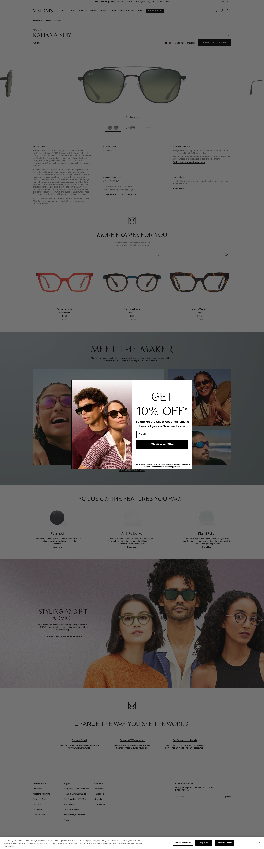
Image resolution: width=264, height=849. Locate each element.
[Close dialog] (188, 383)
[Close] (260, 843)
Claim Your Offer (162, 444)
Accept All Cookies (224, 843)
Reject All (204, 843)
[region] (132, 843)
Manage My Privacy (183, 843)
